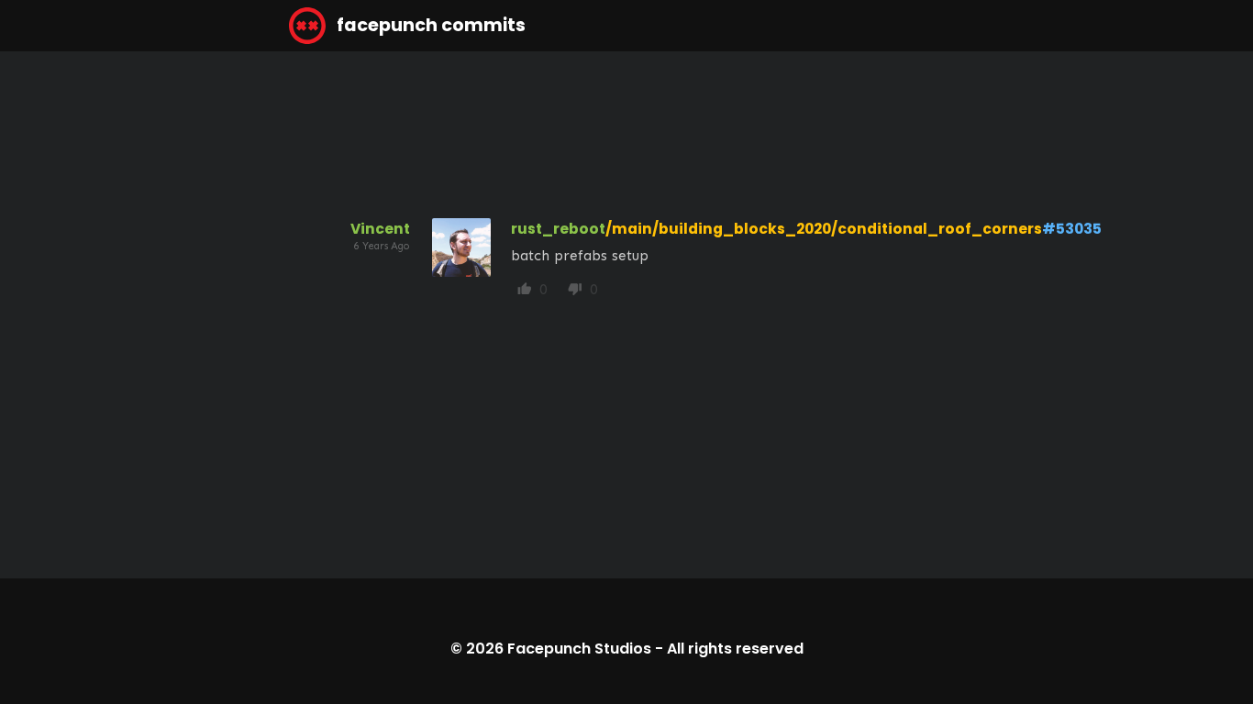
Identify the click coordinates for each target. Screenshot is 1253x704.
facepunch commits (429, 25)
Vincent (380, 228)
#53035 (1072, 228)
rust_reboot (558, 228)
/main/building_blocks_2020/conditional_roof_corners (823, 228)
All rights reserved (735, 648)
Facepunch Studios (579, 648)
